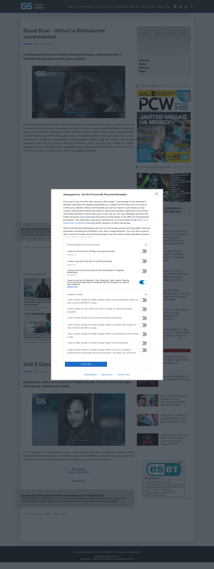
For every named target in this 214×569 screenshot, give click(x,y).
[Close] (157, 194)
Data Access (107, 374)
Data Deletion (90, 374)
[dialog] (107, 284)
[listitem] (107, 244)
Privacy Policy (123, 374)
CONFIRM (86, 364)
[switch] (143, 251)
